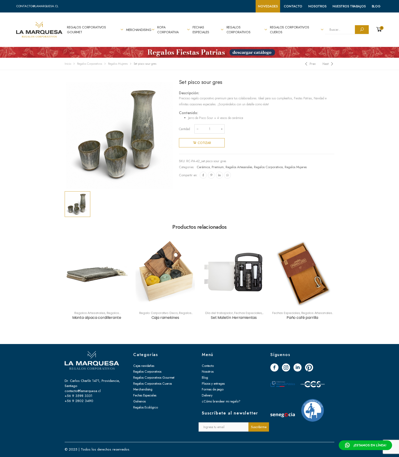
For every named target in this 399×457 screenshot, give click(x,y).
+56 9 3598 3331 (78, 395)
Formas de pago (213, 389)
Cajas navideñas (143, 365)
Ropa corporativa (167, 29)
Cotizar (204, 142)
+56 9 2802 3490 (79, 400)
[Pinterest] (211, 175)
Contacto (293, 6)
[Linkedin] (219, 175)
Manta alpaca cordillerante (96, 317)
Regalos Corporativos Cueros (289, 29)
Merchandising (138, 29)
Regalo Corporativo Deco (158, 313)
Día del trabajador (219, 313)
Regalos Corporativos (239, 29)
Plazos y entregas (213, 383)
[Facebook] (203, 175)
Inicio (68, 63)
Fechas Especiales (201, 29)
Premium (218, 167)
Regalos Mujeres (118, 63)
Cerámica (203, 167)
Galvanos (139, 401)
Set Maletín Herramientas (234, 317)
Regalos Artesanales (239, 167)
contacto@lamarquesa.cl (37, 6)
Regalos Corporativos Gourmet (86, 29)
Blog (376, 6)
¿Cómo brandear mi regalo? (221, 401)
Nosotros (317, 6)
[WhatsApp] (227, 175)
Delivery (207, 395)
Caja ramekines (165, 317)
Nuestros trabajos (349, 6)
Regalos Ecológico (145, 407)
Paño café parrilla (302, 317)
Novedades (268, 6)
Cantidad (184, 129)
